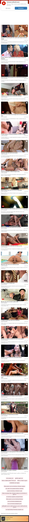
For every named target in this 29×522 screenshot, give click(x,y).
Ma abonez (21, 8)
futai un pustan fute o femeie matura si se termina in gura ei (14, 494)
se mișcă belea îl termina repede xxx (14, 509)
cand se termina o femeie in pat (14, 490)
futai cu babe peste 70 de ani (9, 480)
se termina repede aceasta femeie (14, 496)
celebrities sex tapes (14, 482)
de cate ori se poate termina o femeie (14, 488)
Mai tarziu (8, 8)
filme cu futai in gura (22, 480)
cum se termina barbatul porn (14, 501)
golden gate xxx (19, 478)
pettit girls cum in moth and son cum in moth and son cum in (14, 506)
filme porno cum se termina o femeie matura (14, 486)
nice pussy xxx (9, 478)
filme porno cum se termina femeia (14, 499)
